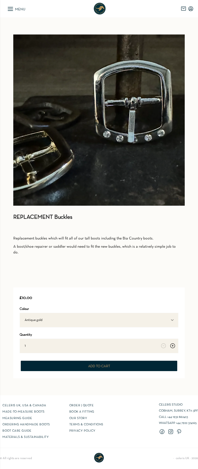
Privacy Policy (82, 430)
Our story (78, 418)
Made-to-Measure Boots (23, 411)
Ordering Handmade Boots (26, 424)
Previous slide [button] (22, 198)
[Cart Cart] (183, 8)
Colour (24, 309)
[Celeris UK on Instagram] (171, 432)
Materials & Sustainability (25, 437)
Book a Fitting (81, 411)
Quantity (26, 334)
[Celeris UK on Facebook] (163, 432)
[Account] (190, 8)
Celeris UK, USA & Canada (24, 405)
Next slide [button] (176, 198)
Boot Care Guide (17, 430)
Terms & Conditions (86, 424)
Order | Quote (81, 405)
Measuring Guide (17, 418)
